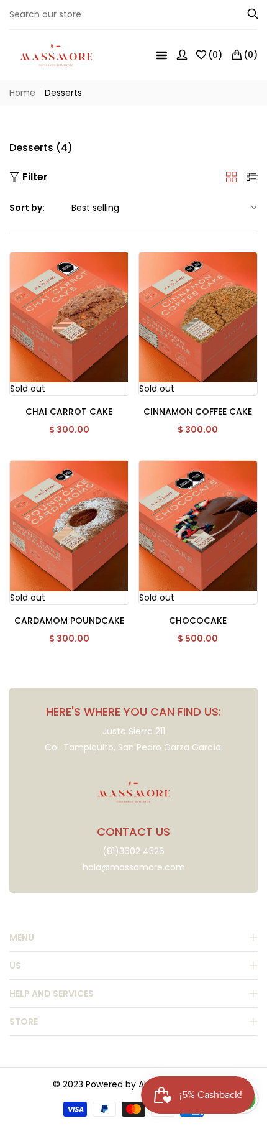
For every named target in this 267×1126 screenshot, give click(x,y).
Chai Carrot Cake (68, 411)
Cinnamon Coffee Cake (197, 411)
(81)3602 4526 (133, 851)
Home (22, 92)
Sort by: (27, 207)
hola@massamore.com (134, 867)
